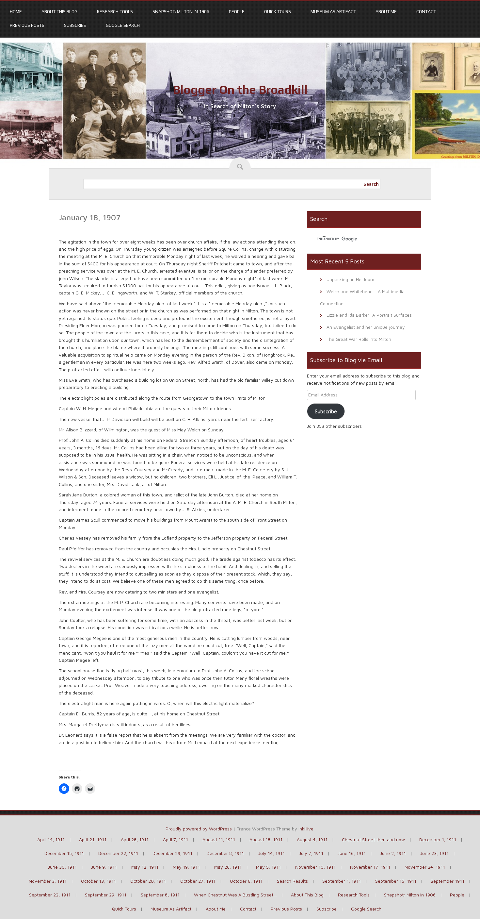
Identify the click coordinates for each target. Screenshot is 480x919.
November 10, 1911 (315, 867)
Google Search (123, 25)
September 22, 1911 (50, 894)
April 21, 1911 (92, 839)
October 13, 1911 (98, 881)
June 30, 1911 (62, 867)
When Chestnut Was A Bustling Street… (235, 894)
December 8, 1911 (225, 853)
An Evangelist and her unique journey (366, 327)
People (237, 11)
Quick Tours (277, 11)
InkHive (305, 828)
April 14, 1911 (51, 839)
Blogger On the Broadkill (240, 89)
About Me (386, 11)
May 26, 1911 (228, 867)
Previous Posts (27, 25)
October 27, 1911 (198, 881)
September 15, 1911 (395, 881)
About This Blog (59, 11)
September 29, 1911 (105, 894)
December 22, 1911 (118, 853)
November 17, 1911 (370, 867)
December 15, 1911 (64, 853)
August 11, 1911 (218, 839)
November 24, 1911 (425, 867)
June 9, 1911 (104, 867)
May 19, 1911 (186, 867)
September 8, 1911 (160, 894)
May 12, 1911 (144, 867)
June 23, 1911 (434, 853)
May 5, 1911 (268, 867)
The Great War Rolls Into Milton (359, 339)
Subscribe (75, 25)
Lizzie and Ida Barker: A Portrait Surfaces (369, 315)
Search (371, 184)
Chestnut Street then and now (373, 839)
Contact (426, 11)
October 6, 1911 (246, 881)
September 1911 (447, 881)
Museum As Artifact (333, 11)
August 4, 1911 (312, 839)
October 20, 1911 (148, 881)
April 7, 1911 (175, 839)
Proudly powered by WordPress (199, 828)
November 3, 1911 (48, 881)
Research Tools (115, 11)
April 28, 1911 (135, 839)
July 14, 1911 (271, 853)
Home (16, 11)
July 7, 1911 (311, 853)
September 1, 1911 (341, 881)
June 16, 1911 (352, 853)
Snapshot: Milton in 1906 (180, 11)
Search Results (292, 881)
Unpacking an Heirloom (350, 279)
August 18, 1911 (265, 839)
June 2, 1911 (393, 853)
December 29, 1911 (172, 853)
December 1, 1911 (437, 839)
